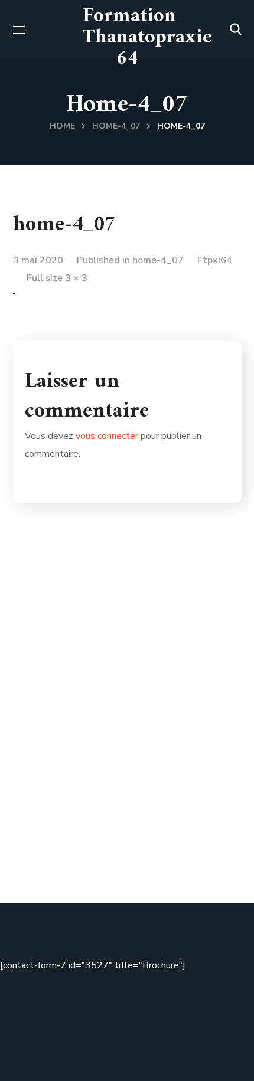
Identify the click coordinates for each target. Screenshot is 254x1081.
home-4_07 (116, 126)
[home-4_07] (14, 301)
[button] (236, 29)
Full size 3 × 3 (57, 277)
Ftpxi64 (214, 260)
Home (62, 126)
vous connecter (107, 436)
